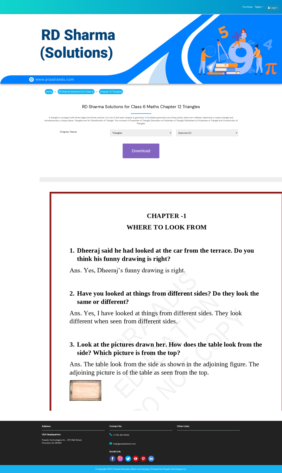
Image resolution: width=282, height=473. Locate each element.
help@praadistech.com (124, 443)
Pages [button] (258, 6)
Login (274, 7)
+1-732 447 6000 (121, 435)
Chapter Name (68, 131)
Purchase (247, 6)
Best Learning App (140, 469)
